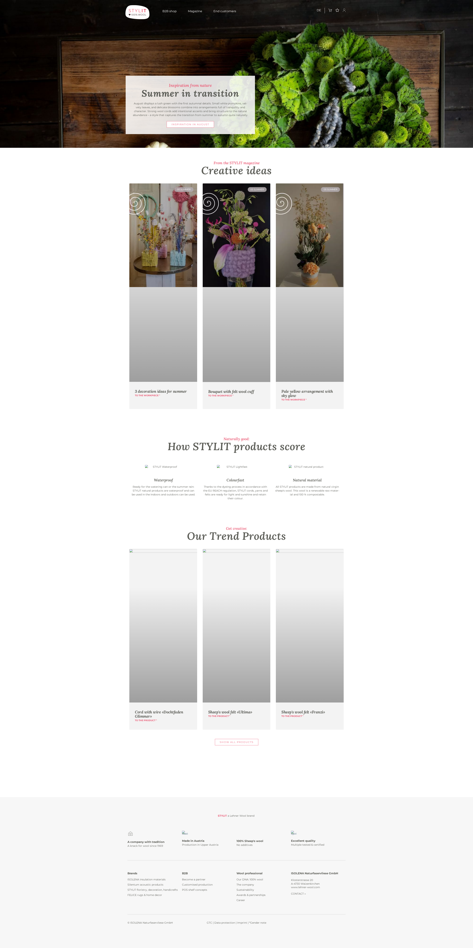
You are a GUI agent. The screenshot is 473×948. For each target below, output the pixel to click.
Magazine (195, 11)
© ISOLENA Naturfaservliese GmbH (150, 922)
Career (240, 900)
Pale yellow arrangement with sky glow (307, 393)
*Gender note (257, 922)
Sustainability (245, 889)
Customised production (197, 884)
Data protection (224, 922)
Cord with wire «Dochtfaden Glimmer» (159, 714)
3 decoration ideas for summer (161, 391)
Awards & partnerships (251, 895)
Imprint (242, 922)
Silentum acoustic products (145, 884)
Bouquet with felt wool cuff (231, 391)
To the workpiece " (147, 395)
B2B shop (169, 11)
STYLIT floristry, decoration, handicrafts (152, 889)
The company (245, 884)
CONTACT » (298, 893)
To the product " (146, 720)
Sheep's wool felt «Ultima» (230, 712)
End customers (224, 11)
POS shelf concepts (194, 889)
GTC (209, 922)
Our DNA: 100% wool (249, 879)
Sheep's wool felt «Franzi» (303, 712)
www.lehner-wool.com (305, 887)
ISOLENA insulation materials (146, 879)
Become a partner (193, 879)
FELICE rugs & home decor (144, 895)
